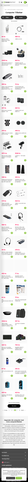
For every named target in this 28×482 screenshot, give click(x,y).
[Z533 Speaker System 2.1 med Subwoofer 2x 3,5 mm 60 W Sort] (7, 52)
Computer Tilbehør (19, 9)
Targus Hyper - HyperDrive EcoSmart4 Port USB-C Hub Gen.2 (20, 253)
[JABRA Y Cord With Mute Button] (20, 193)
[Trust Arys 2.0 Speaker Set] (20, 313)
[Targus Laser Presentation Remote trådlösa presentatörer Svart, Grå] (7, 76)
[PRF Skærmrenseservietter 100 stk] (7, 289)
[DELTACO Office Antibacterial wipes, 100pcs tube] (7, 29)
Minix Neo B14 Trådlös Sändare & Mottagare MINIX (6, 157)
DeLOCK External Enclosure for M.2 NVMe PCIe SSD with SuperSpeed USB (7, 229)
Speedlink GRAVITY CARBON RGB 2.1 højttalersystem (19, 348)
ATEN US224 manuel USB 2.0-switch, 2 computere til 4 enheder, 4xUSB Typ (20, 372)
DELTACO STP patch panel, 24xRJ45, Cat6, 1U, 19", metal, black (7, 277)
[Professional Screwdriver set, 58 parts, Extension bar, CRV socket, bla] (7, 169)
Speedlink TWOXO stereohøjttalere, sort (19, 276)
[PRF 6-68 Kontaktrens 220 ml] (7, 361)
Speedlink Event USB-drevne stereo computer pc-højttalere (20, 180)
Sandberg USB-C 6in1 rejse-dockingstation (19, 395)
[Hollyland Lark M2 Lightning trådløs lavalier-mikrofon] (20, 52)
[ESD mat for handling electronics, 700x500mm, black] (7, 337)
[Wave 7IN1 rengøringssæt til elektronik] (20, 289)
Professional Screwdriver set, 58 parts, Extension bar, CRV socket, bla (7, 180)
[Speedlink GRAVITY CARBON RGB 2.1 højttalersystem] (20, 337)
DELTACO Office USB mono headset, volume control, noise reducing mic (20, 229)
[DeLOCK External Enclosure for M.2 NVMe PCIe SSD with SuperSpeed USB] (7, 217)
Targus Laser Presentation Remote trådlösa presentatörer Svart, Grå (7, 88)
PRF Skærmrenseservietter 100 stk (7, 301)
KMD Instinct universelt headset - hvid (7, 111)
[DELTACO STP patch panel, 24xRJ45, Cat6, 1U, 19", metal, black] (7, 266)
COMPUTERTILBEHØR (11, 9)
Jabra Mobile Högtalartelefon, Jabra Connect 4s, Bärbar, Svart (7, 324)
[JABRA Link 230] (20, 29)
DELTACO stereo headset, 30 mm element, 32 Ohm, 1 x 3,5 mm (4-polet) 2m (7, 253)
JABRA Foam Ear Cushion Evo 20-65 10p (7, 133)
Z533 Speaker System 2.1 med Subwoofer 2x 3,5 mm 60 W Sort (7, 64)
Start (5, 9)
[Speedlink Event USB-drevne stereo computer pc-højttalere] (20, 169)
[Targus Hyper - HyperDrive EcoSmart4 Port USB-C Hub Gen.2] (20, 242)
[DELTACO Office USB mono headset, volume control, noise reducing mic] (20, 217)
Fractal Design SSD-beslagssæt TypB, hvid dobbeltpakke (20, 88)
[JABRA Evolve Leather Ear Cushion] (20, 123)
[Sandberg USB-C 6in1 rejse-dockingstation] (20, 385)
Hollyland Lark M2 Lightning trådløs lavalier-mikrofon (20, 64)
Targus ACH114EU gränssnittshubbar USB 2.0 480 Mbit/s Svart (7, 204)
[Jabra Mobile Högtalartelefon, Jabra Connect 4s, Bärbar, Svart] (7, 313)
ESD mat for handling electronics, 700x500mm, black (7, 348)
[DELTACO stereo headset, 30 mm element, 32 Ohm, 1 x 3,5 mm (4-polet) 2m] (7, 242)
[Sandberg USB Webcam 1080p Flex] (7, 385)
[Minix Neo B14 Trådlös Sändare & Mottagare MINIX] (7, 145)
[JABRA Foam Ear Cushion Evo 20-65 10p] (7, 123)
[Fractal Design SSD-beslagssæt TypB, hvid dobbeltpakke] (20, 76)
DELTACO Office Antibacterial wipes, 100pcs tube (6, 40)
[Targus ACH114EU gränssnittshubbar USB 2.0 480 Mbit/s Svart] (7, 193)
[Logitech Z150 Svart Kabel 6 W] (20, 100)
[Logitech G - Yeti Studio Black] (20, 145)
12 (19, 410)
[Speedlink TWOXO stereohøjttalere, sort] (20, 266)
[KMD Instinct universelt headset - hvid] (7, 100)
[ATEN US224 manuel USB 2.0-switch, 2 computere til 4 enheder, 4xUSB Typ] (20, 361)
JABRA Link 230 (18, 39)
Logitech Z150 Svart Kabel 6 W (19, 111)
